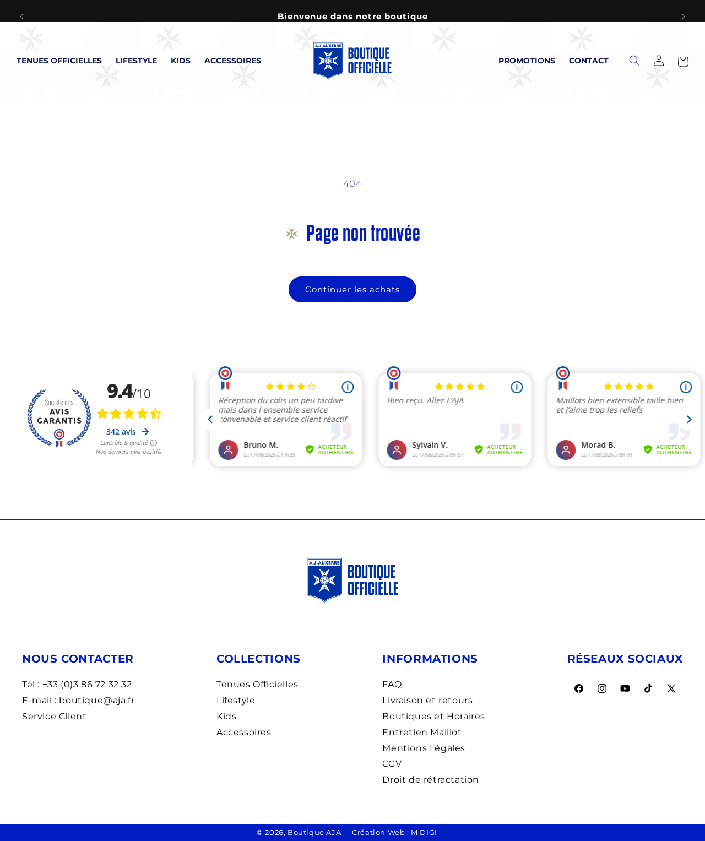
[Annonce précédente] (21, 16)
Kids (181, 60)
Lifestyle (136, 60)
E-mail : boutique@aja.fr (78, 700)
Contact (589, 60)
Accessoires (232, 60)
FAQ (392, 684)
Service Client (54, 716)
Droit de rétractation (430, 779)
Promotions (526, 60)
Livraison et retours (427, 700)
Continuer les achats (352, 289)
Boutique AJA (314, 832)
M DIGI (424, 832)
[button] (683, 60)
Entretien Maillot (422, 732)
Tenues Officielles (59, 60)
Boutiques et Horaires (433, 716)
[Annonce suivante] (683, 16)
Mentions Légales (423, 748)
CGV (392, 763)
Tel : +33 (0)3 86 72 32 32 (77, 684)
